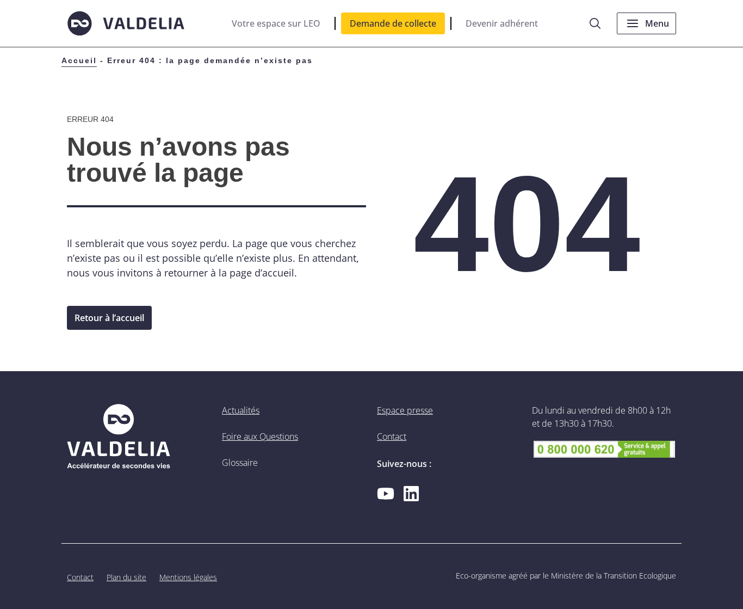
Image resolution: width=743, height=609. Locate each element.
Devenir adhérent (502, 23)
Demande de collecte (393, 23)
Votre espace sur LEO (276, 23)
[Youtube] (385, 493)
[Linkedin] (411, 493)
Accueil (79, 60)
